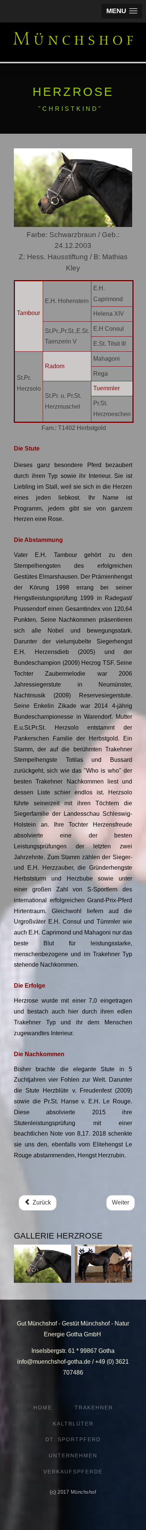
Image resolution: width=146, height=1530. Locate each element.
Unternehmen (73, 1455)
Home (42, 1408)
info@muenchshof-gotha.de (54, 1361)
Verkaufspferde (73, 1472)
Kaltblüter (73, 1424)
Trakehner (93, 1408)
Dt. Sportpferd (73, 1439)
